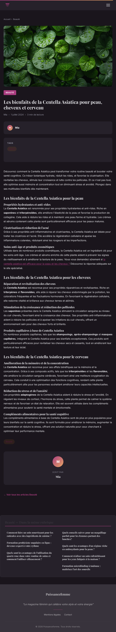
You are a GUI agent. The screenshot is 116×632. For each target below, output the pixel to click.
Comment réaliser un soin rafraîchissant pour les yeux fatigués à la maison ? (83, 557)
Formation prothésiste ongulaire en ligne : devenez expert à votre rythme (29, 544)
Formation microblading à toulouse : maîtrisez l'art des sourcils (81, 567)
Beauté (16, 19)
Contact (68, 614)
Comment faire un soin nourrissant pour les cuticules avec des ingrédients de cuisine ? (30, 534)
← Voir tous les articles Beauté (20, 494)
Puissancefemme (58, 594)
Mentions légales (52, 614)
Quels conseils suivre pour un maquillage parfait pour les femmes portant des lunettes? (84, 536)
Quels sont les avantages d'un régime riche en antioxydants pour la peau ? (84, 547)
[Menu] (108, 5)
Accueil (7, 19)
